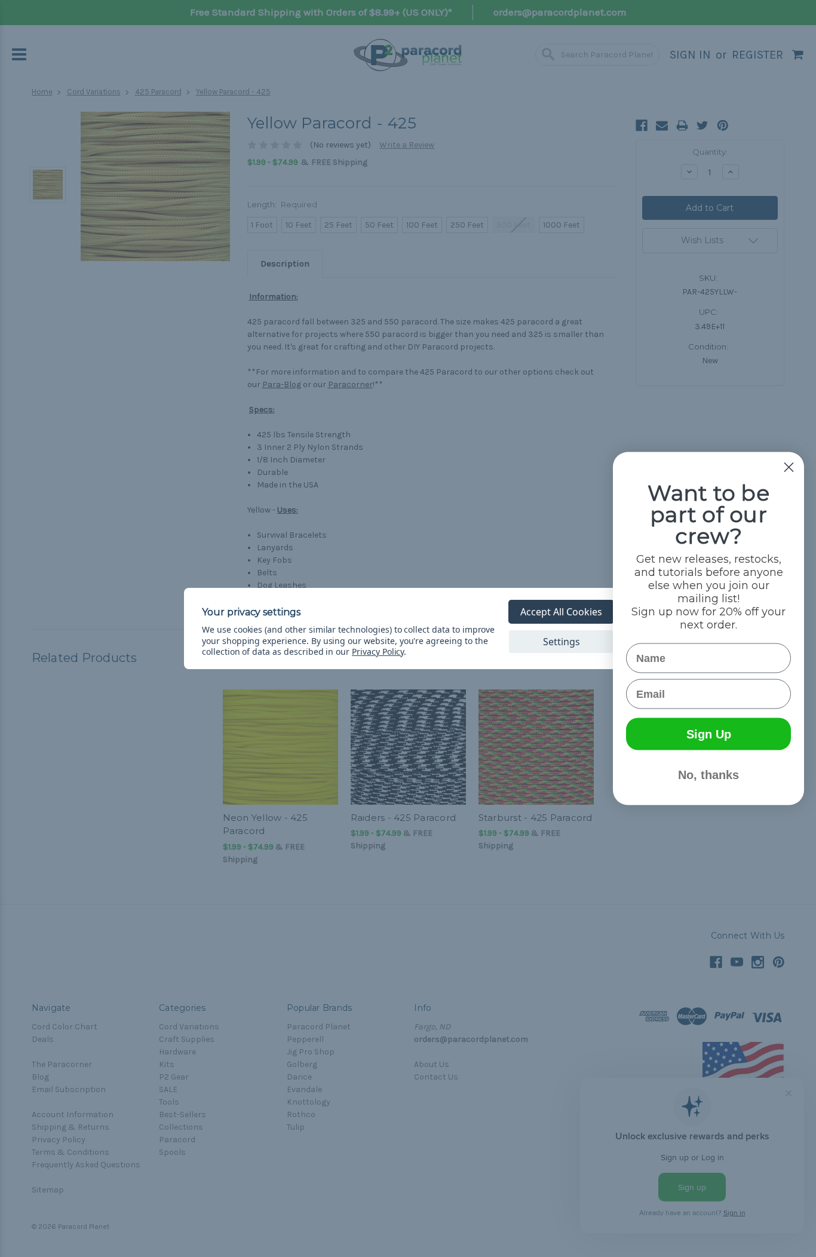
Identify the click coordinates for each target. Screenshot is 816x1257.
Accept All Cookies (561, 611)
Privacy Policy (378, 651)
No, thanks (708, 774)
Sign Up (708, 734)
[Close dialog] (788, 467)
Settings (561, 641)
